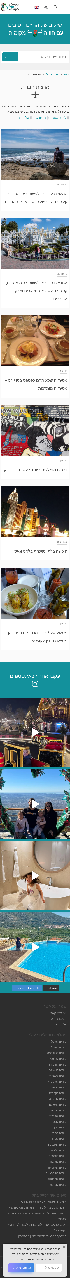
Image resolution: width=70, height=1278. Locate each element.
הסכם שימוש (58, 1018)
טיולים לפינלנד (57, 1161)
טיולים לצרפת (58, 1184)
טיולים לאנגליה (57, 1156)
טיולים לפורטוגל (57, 1179)
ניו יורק (41, 118)
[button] (35, 57)
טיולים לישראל (57, 1075)
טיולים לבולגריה (57, 1110)
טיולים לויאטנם (57, 1070)
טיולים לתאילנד (57, 1104)
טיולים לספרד (58, 1087)
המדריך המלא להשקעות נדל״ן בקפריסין (42, 1236)
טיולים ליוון (60, 1127)
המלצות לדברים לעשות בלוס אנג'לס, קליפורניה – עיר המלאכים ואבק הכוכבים (36, 291)
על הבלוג (61, 1024)
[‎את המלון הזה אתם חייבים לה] (35, 875)
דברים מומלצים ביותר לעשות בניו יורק (35, 470)
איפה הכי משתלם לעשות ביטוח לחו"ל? (43, 1201)
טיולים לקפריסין (57, 1093)
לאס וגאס (59, 118)
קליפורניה (22, 118)
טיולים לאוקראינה (56, 1173)
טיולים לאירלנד (57, 1116)
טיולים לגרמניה (57, 1058)
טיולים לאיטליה (57, 1041)
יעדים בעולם (51, 74)
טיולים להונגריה (57, 1064)
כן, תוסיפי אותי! (21, 1267)
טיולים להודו (59, 1138)
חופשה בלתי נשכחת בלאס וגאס (40, 551)
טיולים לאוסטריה (56, 1081)
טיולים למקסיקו (57, 1167)
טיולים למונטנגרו (56, 1144)
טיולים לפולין (59, 1133)
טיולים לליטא (58, 1150)
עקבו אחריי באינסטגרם (35, 676)
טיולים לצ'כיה (58, 1121)
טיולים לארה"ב (57, 1047)
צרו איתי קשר (58, 1013)
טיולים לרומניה (57, 1098)
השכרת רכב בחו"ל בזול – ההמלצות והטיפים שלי (37, 1207)
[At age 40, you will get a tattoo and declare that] (35, 804)
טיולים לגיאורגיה (56, 1053)
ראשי (66, 74)
